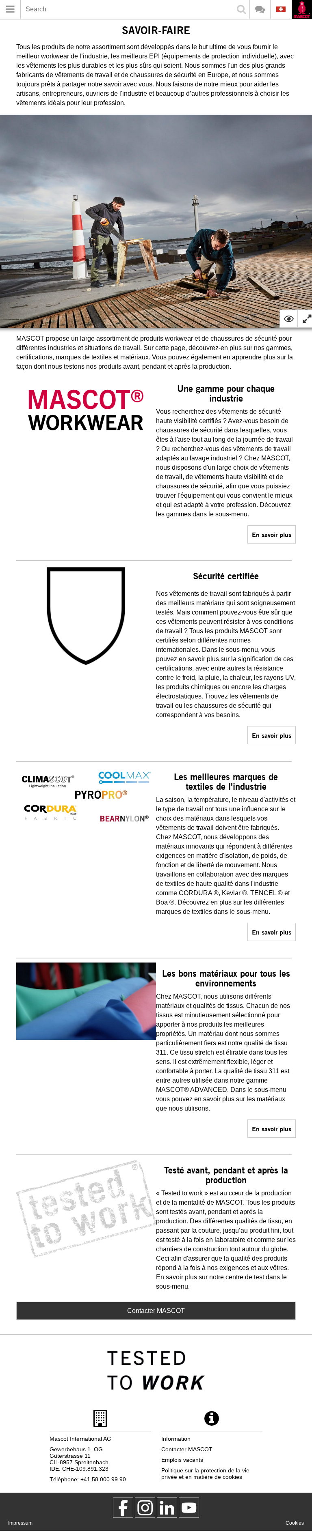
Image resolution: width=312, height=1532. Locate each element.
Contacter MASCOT (156, 1310)
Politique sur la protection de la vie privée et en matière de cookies (205, 1473)
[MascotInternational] (189, 1508)
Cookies (295, 1523)
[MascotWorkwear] (123, 1508)
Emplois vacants (182, 1460)
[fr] (301, 10)
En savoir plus (271, 534)
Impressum (20, 1523)
